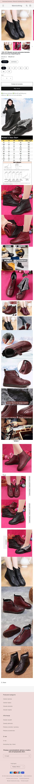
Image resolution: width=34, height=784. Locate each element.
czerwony (14, 61)
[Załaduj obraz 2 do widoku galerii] (17, 46)
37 (15, 68)
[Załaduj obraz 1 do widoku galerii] (8, 46)
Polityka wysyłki (24, 780)
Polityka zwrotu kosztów (12, 778)
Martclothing (9, 776)
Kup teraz (17, 88)
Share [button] (4, 682)
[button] (3, 5)
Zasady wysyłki (7, 719)
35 (3, 68)
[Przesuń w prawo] (32, 46)
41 (9, 71)
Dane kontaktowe (28, 776)
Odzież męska (7, 702)
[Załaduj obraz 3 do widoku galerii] (26, 46)
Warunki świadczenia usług (13, 780)
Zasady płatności (8, 723)
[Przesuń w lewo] (1, 46)
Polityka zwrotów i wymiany (11, 727)
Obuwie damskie (7, 706)
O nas (4, 740)
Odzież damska (7, 699)
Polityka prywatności (9, 730)
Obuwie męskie (7, 709)
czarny (5, 61)
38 (20, 68)
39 (26, 68)
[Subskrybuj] (29, 756)
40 (3, 71)
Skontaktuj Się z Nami (9, 744)
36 (9, 68)
